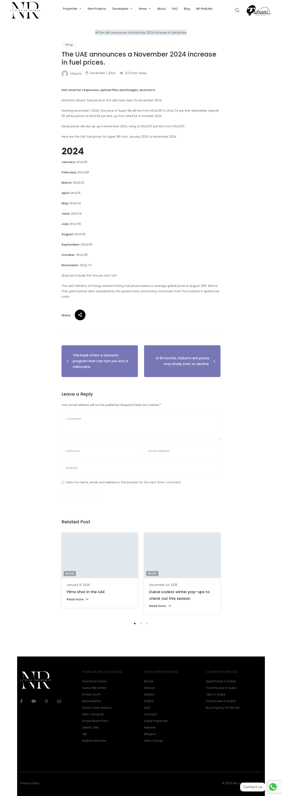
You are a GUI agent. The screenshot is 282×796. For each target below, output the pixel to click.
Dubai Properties (156, 721)
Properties (70, 9)
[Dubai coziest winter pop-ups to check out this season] (182, 555)
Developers (120, 9)
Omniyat (150, 714)
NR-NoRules (204, 9)
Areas (143, 9)
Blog (187, 9)
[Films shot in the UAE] (100, 555)
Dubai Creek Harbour (97, 708)
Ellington (150, 734)
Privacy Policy (30, 783)
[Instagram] (46, 701)
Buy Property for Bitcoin (223, 708)
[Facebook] (21, 701)
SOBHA (149, 701)
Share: (66, 315)
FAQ (175, 9)
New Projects (97, 9)
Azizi (147, 708)
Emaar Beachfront (95, 721)
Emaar (148, 681)
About (161, 9)
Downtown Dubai (94, 681)
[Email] (59, 701)
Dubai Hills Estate (94, 688)
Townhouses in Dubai (221, 688)
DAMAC (149, 694)
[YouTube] (34, 701)
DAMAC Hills (90, 727)
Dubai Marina (91, 701)
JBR (84, 734)
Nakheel (149, 727)
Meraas (149, 688)
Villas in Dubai (215, 694)
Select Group (153, 741)
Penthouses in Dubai (220, 701)
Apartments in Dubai (221, 681)
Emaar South (91, 694)
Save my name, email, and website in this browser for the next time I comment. (123, 482)
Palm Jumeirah (93, 714)
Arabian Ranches (94, 741)
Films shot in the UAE (86, 591)
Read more (75, 599)
